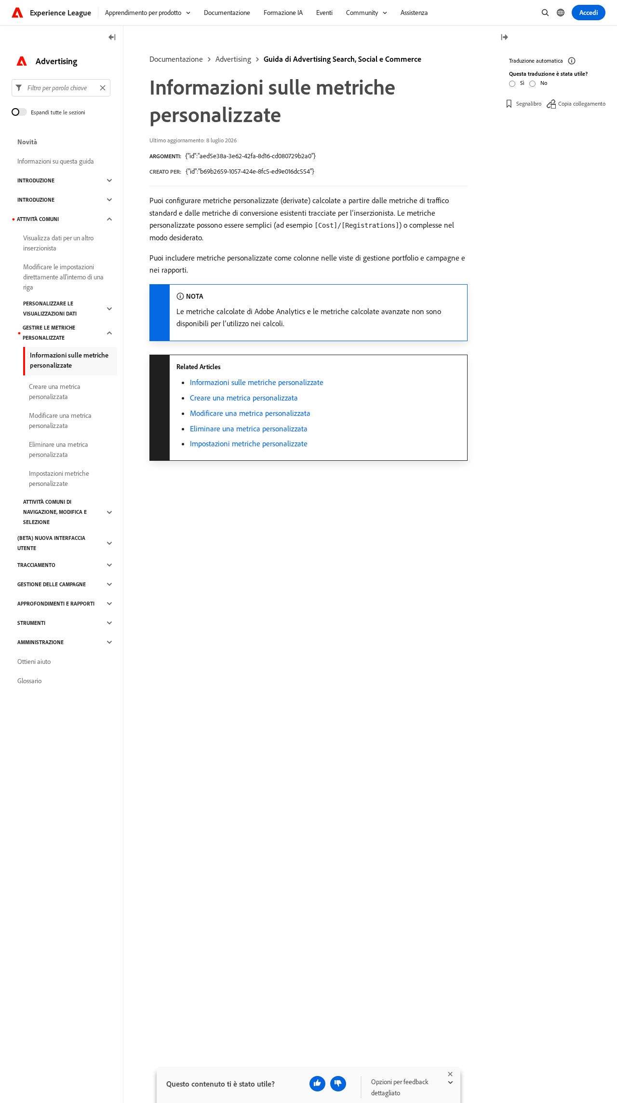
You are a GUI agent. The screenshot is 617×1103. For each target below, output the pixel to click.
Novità (27, 142)
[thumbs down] (338, 1083)
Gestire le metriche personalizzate (49, 332)
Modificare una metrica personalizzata (250, 413)
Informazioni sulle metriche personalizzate (256, 382)
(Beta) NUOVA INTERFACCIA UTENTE (51, 543)
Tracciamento (36, 565)
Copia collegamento (581, 103)
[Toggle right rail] (504, 37)
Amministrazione (40, 642)
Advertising (233, 59)
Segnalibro (528, 103)
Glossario (29, 680)
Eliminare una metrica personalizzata (249, 428)
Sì (522, 82)
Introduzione (35, 180)
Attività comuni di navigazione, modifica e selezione (55, 511)
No (543, 82)
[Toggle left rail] (112, 37)
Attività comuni (38, 219)
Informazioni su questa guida (55, 161)
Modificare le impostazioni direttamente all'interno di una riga (63, 276)
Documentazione (176, 59)
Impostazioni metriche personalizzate (249, 443)
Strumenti (31, 623)
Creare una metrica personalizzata (244, 397)
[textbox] (61, 88)
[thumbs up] (317, 1083)
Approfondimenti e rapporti (55, 603)
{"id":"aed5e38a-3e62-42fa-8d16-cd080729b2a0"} (250, 156)
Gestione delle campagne (51, 584)
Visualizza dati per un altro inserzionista (58, 243)
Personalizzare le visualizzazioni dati (50, 308)
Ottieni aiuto (34, 661)
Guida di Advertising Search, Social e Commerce (342, 59)
